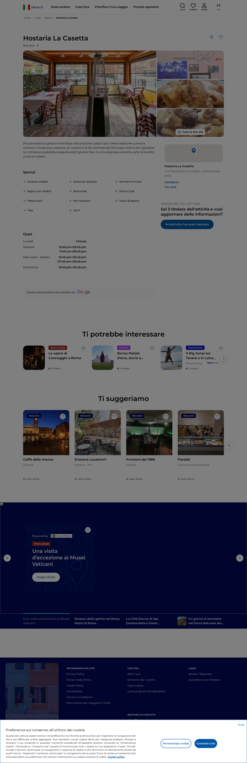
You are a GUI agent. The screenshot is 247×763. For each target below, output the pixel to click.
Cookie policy (116, 756)
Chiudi (241, 724)
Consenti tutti (206, 743)
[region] (123, 741)
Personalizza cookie (176, 743)
